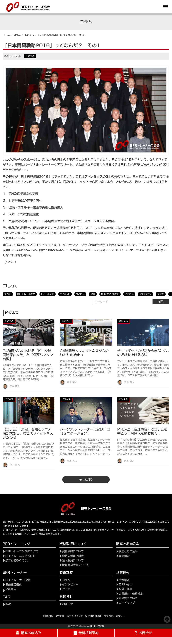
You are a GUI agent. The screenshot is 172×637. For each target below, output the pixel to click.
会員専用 (10, 589)
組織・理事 (125, 589)
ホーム (6, 35)
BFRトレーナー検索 (17, 580)
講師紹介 (124, 556)
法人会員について (73, 560)
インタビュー (70, 584)
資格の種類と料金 (73, 556)
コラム (17, 35)
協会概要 (124, 580)
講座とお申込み (128, 551)
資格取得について (73, 551)
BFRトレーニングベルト (20, 556)
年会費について (128, 598)
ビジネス (29, 35)
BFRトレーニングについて (21, 551)
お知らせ (67, 604)
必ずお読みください (17, 560)
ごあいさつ (125, 584)
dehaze (165, 7)
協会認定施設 (13, 584)
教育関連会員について (75, 565)
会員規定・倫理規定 (131, 593)
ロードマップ (127, 603)
